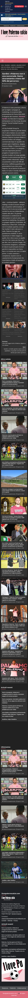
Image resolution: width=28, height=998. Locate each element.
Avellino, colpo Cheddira (9, 719)
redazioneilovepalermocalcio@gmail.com (14, 918)
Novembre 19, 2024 (8, 86)
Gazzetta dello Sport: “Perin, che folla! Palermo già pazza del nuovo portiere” (13, 678)
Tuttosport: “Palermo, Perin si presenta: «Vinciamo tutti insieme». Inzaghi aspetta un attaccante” (13, 598)
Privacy (16, 920)
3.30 (7, 188)
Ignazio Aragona (16, 914)
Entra (24, 19)
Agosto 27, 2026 (20, 386)
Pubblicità (12, 25)
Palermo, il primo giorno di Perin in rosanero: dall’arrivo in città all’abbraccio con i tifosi (12, 436)
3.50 (7, 184)
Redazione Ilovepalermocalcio (10, 83)
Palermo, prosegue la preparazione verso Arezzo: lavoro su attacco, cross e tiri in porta (13, 490)
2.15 (13, 184)
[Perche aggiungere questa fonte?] (26, 6)
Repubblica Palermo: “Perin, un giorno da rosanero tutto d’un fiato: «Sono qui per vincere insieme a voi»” (13, 625)
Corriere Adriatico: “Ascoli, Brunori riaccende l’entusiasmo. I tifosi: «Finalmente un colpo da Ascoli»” (12, 571)
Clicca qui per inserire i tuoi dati (7, 21)
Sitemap (10, 920)
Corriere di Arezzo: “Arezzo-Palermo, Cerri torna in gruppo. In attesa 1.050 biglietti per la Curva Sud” (13, 517)
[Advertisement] (14, 49)
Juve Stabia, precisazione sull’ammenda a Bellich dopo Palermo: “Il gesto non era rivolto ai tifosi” (13, 463)
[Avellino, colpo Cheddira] (14, 870)
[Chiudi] (4, 6)
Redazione (6, 25)
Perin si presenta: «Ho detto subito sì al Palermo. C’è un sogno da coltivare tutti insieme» (14, 409)
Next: (15, 349)
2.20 (13, 188)
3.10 (10, 184)
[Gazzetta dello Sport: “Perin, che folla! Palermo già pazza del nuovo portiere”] (14, 667)
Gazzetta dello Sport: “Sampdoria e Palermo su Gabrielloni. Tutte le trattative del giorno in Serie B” (12, 652)
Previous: (14, 343)
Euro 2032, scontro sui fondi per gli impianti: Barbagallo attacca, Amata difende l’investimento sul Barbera (13, 544)
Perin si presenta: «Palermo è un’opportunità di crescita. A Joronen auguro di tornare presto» (13, 382)
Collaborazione (20, 25)
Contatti (4, 920)
